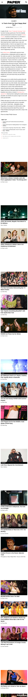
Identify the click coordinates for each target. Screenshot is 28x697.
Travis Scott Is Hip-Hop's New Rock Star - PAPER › (14, 127)
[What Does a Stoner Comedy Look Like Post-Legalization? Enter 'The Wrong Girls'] (14, 168)
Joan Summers (5, 533)
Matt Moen (10, 27)
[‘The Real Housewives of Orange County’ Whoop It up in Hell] (14, 633)
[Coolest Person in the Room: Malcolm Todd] (14, 543)
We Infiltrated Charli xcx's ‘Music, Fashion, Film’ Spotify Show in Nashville (14, 376)
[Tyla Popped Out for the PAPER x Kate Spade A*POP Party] (14, 412)
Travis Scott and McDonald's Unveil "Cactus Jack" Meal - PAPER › (14, 130)
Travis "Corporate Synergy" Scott (17, 31)
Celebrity (14, 21)
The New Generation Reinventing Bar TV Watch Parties (13, 288)
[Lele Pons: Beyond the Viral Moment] (14, 455)
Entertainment (5, 175)
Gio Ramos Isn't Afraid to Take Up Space (13, 686)
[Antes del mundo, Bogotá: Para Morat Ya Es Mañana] (14, 211)
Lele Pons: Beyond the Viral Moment (12, 465)
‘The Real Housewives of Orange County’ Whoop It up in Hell (13, 643)
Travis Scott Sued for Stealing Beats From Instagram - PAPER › (15, 125)
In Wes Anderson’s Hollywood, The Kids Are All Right (13, 507)
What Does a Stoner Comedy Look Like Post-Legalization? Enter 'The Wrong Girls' (14, 179)
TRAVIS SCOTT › (6, 138)
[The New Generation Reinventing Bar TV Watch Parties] (14, 278)
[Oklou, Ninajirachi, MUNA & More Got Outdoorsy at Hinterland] (14, 235)
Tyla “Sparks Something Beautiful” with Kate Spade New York (13, 311)
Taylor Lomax (5, 181)
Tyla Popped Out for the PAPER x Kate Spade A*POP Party (12, 422)
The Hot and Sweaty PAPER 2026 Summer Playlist (13, 399)
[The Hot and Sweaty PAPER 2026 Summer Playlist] (14, 389)
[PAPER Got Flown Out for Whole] (14, 324)
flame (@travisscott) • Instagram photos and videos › (12, 136)
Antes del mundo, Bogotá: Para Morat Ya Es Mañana (13, 222)
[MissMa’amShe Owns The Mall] (14, 586)
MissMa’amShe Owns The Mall (10, 596)
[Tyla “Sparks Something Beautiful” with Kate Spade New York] (14, 301)
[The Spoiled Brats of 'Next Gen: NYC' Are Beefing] (14, 520)
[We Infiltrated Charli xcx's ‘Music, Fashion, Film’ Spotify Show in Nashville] (14, 366)
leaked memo (6, 52)
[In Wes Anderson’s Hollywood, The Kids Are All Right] (14, 497)
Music (2, 331)
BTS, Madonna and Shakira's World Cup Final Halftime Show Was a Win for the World (13, 619)
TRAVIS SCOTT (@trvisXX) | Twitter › (9, 134)
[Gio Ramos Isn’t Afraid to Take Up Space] (14, 676)
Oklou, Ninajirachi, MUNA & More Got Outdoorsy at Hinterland (12, 245)
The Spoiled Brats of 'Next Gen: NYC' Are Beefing (13, 530)
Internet (3, 462)
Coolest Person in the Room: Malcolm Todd (12, 554)
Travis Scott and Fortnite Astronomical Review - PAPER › (13, 122)
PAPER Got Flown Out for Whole (11, 334)
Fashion (3, 419)
